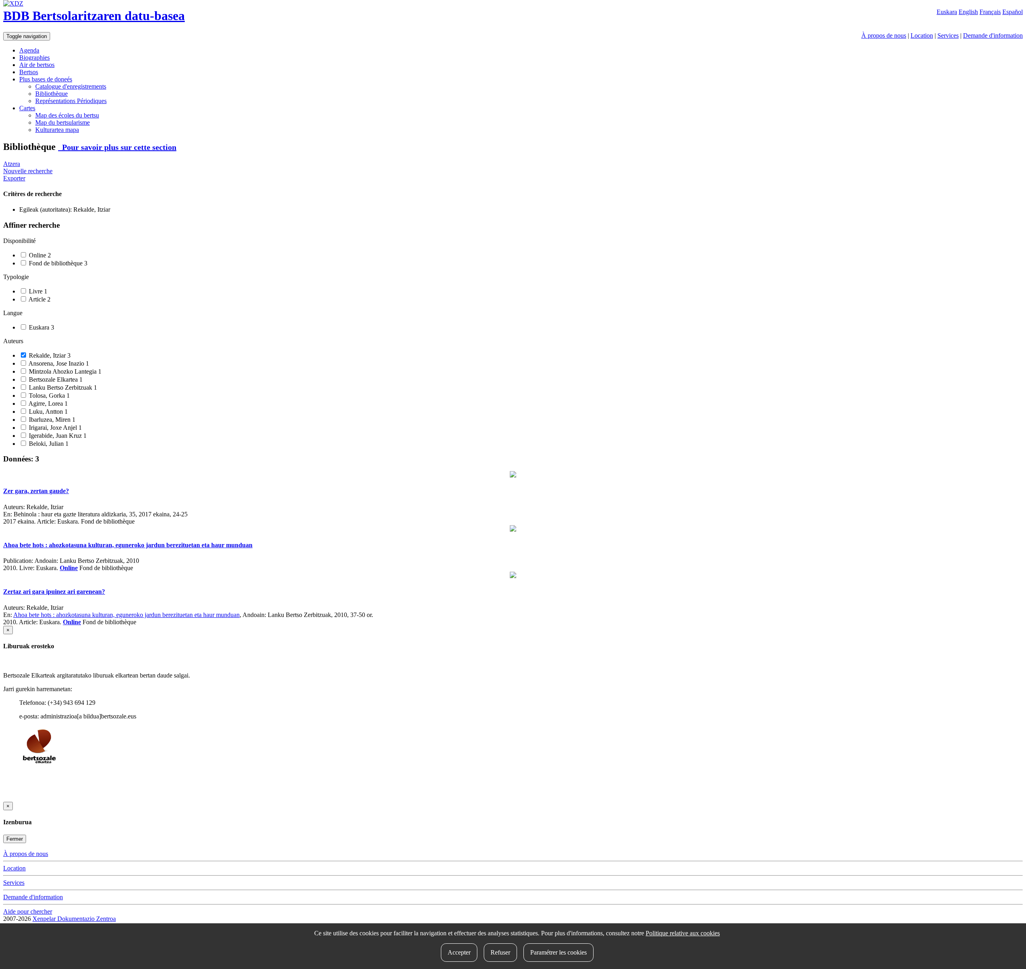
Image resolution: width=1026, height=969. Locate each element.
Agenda (29, 50)
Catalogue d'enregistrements (70, 86)
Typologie (16, 276)
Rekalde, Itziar (49, 355)
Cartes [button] (27, 108)
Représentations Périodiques (71, 100)
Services (948, 35)
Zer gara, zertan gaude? (36, 491)
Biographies (34, 57)
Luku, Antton (47, 411)
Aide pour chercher (27, 911)
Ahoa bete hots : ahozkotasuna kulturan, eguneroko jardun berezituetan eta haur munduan (127, 545)
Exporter (14, 178)
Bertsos (28, 72)
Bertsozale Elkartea (55, 379)
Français (990, 11)
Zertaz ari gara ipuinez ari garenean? (54, 591)
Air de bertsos (37, 64)
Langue (12, 313)
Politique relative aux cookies (683, 933)
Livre (37, 291)
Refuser (500, 952)
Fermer (14, 839)
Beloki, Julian (48, 443)
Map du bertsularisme (62, 122)
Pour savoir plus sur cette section (117, 147)
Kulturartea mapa (57, 129)
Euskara (947, 11)
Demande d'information (993, 35)
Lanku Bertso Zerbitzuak (62, 387)
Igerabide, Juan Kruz (57, 435)
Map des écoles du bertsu (67, 115)
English (968, 11)
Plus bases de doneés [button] (45, 79)
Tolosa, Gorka (48, 395)
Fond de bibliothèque (57, 263)
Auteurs (13, 341)
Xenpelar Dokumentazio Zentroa (74, 918)
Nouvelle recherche (28, 171)
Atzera (11, 163)
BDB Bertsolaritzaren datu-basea (94, 15)
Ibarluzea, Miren (51, 419)
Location (922, 35)
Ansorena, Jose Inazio (58, 363)
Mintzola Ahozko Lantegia (64, 371)
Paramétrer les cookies (558, 952)
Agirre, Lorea (47, 403)
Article (38, 299)
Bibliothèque (51, 93)
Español (1012, 11)
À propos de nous (883, 35)
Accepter (459, 952)
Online (39, 255)
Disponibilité (19, 240)
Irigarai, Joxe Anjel (54, 427)
